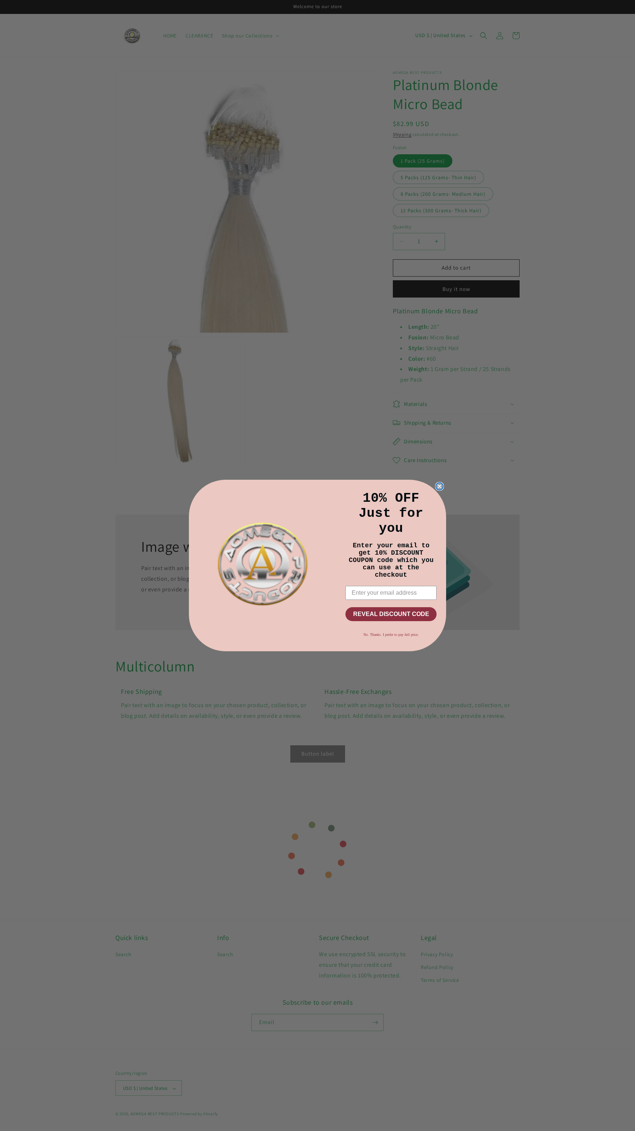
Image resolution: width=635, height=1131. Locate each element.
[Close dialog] (439, 486)
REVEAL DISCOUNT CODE (391, 614)
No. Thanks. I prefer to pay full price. (391, 634)
